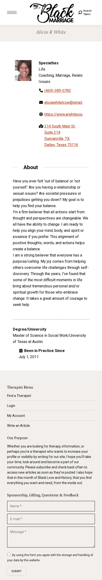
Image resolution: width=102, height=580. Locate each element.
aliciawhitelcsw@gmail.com (67, 102)
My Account (16, 416)
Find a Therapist (19, 396)
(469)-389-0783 (57, 90)
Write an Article (18, 426)
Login (11, 406)
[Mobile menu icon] (12, 12)
